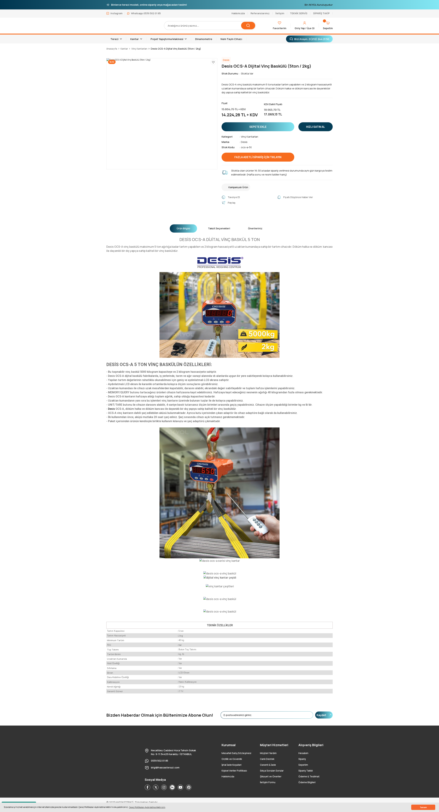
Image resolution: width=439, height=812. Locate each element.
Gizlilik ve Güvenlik (232, 759)
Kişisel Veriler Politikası (234, 770)
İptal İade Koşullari (231, 764)
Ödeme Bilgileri (307, 782)
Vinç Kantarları (249, 136)
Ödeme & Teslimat (308, 776)
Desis (244, 142)
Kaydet (321, 715)
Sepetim (303, 764)
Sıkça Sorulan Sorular (272, 770)
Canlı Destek (267, 759)
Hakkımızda (228, 776)
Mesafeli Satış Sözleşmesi (236, 753)
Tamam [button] (423, 807)
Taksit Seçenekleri (219, 228)
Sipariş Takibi (305, 770)
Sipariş (302, 759)
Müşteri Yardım (268, 753)
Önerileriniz (255, 228)
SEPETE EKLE (257, 127)
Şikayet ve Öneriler (270, 776)
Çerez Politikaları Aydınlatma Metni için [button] (147, 807)
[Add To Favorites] (213, 62)
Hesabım (303, 753)
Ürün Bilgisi (183, 228)
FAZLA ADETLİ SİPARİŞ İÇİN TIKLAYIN (257, 157)
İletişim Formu (267, 782)
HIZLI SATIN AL (315, 127)
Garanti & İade (268, 764)
